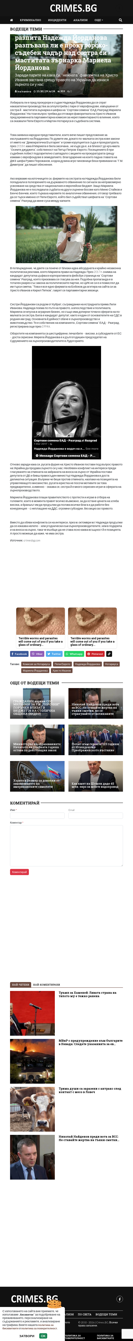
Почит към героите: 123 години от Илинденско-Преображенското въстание (95, 747)
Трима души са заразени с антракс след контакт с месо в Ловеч (90, 1090)
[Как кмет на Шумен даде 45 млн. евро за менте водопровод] (95, 776)
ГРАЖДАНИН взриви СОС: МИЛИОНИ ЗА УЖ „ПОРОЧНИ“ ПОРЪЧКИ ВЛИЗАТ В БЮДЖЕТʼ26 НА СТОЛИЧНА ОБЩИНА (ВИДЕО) (36, 707)
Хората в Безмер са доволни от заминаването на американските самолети (36, 783)
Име (13, 810)
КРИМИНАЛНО (30, 20)
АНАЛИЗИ (80, 20)
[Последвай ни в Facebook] (119, 8)
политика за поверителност (39, 1328)
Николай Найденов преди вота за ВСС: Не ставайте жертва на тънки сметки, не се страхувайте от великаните (95, 709)
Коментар (16, 822)
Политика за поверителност (74, 1337)
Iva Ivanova (24, 91)
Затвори (26, 1336)
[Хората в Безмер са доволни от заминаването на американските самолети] (37, 776)
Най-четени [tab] (20, 984)
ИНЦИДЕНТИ (57, 20)
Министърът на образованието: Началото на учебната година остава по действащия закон (37, 747)
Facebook (21, 653)
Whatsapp (76, 653)
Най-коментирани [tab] (46, 984)
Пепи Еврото (62, 664)
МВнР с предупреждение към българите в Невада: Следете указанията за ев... (91, 1042)
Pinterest (97, 653)
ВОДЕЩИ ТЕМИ (26, 29)
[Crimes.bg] (34, 1299)
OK (43, 1336)
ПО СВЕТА (84, 1314)
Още (98, 20)
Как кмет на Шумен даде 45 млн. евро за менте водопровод (95, 785)
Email (71, 810)
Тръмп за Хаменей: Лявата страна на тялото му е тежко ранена (87, 994)
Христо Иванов (62, 670)
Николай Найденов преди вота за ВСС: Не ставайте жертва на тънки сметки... (89, 1138)
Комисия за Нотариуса (36, 664)
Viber (39, 653)
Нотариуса (111, 664)
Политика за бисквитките (105, 1337)
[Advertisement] (37, 582)
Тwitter (56, 653)
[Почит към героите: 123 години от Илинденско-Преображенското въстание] (95, 740)
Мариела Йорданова (35, 670)
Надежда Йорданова (87, 664)
